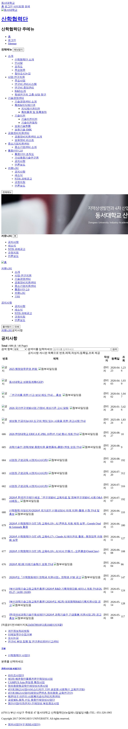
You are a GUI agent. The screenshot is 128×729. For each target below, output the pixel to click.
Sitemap (12, 43)
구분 (3, 648)
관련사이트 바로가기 (11, 668)
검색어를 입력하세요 (40, 349)
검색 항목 (7, 349)
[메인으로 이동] (4, 262)
